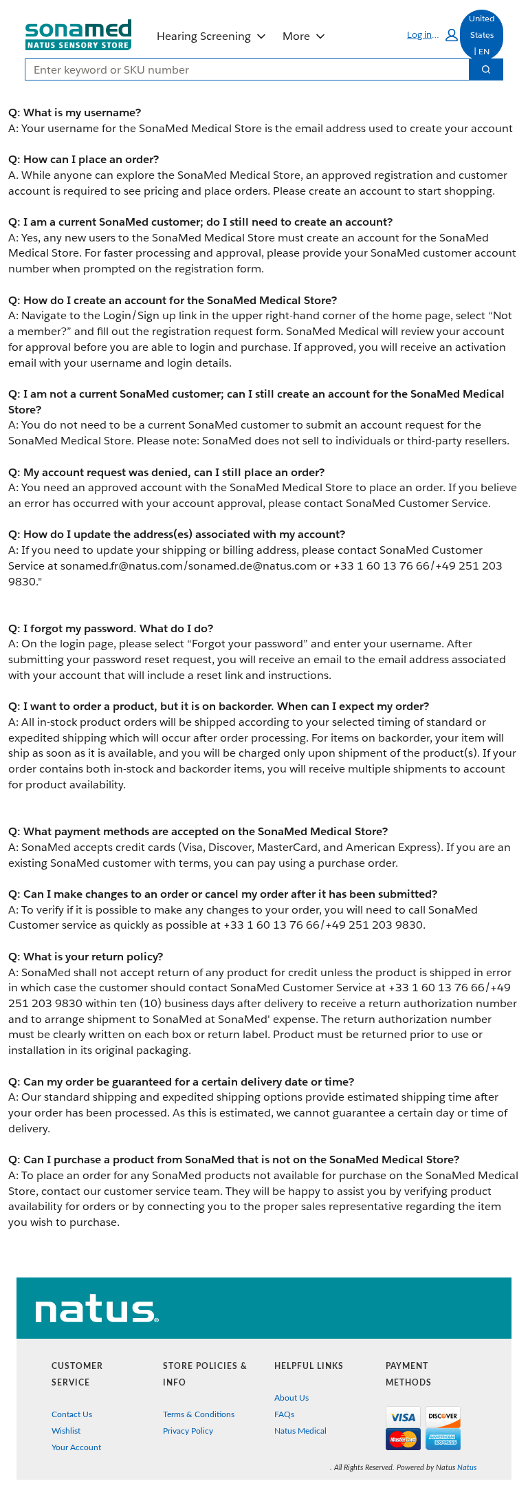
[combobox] (241, 69)
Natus (466, 1467)
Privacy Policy (188, 1431)
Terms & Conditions (198, 1414)
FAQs (284, 1414)
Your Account (76, 1447)
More (296, 36)
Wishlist (66, 1431)
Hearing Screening (204, 36)
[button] (432, 35)
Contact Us (72, 1414)
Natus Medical (300, 1431)
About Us (291, 1398)
